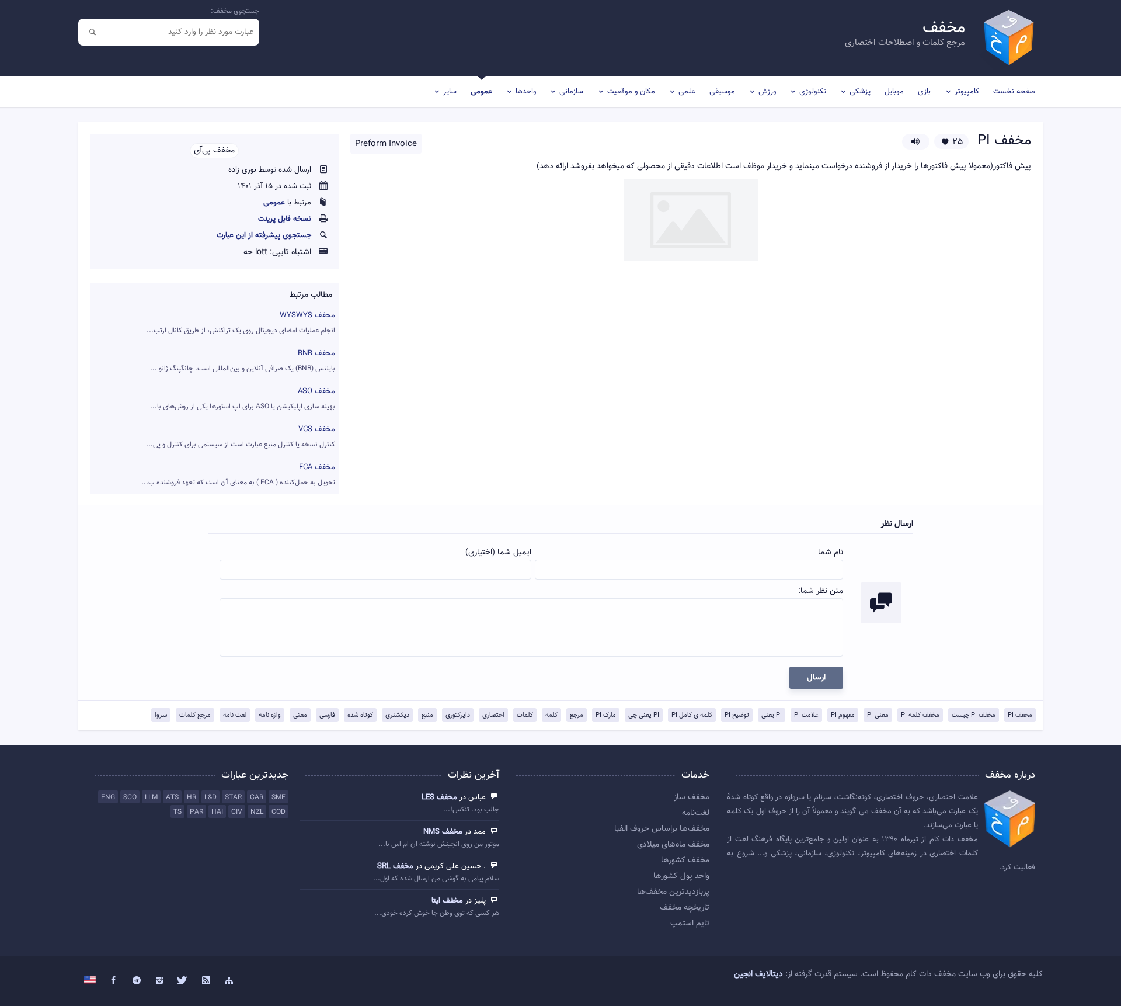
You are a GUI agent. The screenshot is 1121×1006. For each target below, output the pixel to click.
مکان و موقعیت (631, 92)
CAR (256, 797)
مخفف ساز (691, 797)
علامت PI (806, 715)
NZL (256, 812)
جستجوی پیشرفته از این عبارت (264, 235)
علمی (686, 92)
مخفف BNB (242, 361)
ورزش (767, 92)
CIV (236, 812)
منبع (427, 715)
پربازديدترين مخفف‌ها (673, 892)
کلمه (551, 715)
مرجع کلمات (195, 715)
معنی (300, 715)
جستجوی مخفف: (235, 11)
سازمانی (571, 92)
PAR (196, 812)
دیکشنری (397, 715)
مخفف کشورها (685, 860)
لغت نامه (234, 715)
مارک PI (606, 715)
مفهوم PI (843, 715)
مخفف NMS (442, 832)
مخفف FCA (238, 475)
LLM (151, 797)
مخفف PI (1020, 715)
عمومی (481, 92)
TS (177, 812)
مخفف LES (439, 797)
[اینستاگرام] (160, 980)
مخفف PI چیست (973, 715)
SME (278, 797)
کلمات (525, 715)
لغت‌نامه (695, 813)
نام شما (830, 552)
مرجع (576, 715)
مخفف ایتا (447, 901)
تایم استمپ (689, 923)
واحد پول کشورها (681, 876)
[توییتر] (182, 980)
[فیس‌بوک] (113, 980)
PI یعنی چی (643, 715)
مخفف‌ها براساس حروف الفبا (661, 829)
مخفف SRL (395, 866)
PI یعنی (771, 715)
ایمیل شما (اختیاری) (498, 552)
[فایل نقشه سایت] (229, 980)
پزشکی (860, 92)
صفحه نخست (1014, 92)
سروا (161, 715)
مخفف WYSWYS (241, 323)
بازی (924, 92)
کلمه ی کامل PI (691, 715)
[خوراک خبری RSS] (206, 980)
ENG (108, 797)
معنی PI (878, 715)
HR (191, 797)
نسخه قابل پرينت (284, 219)
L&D (210, 797)
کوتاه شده (360, 715)
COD (278, 812)
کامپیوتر (967, 92)
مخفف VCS (240, 437)
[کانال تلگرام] (136, 980)
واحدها (526, 92)
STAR (233, 797)
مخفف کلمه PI (920, 715)
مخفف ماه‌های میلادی (673, 844)
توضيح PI (737, 715)
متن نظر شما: (820, 591)
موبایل (894, 92)
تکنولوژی (812, 92)
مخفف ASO (242, 399)
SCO (130, 797)
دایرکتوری (457, 715)
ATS (172, 797)
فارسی (327, 715)
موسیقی (722, 92)
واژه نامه (270, 715)
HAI (217, 812)
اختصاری (493, 715)
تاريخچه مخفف (684, 907)
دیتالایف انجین (758, 974)
